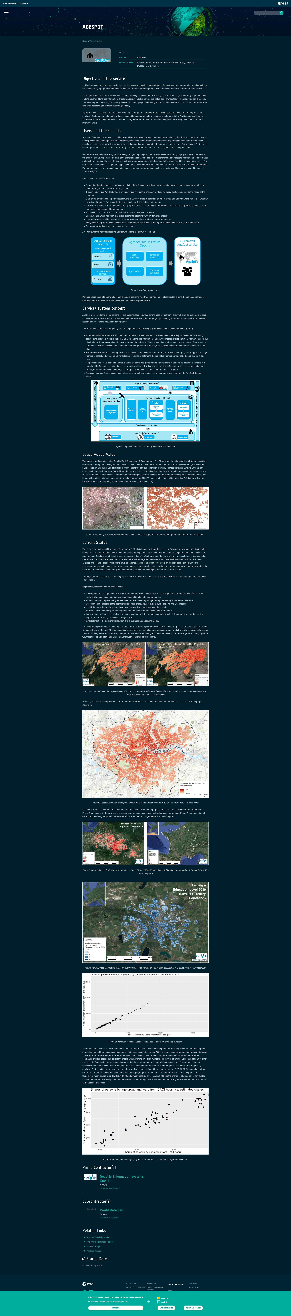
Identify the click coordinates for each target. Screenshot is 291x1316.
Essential (164, 1298)
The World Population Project (100, 1242)
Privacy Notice (194, 1287)
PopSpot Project (94, 1251)
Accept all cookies (193, 1308)
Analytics (164, 1302)
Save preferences (166, 1308)
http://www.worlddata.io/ (109, 1218)
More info (116, 1308)
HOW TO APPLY (131, 1284)
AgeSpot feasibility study (98, 1237)
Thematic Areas (95, 41)
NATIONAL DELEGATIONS (135, 1287)
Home (84, 41)
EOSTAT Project (94, 1246)
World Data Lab (111, 1210)
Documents (193, 1284)
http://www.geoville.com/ (109, 1188)
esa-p (170, 1290)
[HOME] (87, 1284)
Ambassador (151, 1284)
